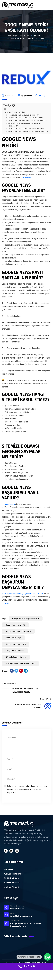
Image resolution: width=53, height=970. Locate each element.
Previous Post (10, 684)
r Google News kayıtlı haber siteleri (20, 663)
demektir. (6, 603)
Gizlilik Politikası (11, 878)
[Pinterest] (21, 671)
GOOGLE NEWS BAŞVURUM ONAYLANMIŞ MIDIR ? (28, 131)
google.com (10, 504)
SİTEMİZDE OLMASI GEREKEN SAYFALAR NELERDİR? (25, 124)
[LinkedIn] (26, 671)
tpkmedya (28, 95)
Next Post (44, 699)
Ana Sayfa (8, 869)
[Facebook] (12, 671)
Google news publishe (15, 651)
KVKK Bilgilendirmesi (13, 874)
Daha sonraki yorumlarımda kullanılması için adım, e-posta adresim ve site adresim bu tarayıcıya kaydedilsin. (27, 789)
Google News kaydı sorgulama (18, 631)
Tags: (4, 618)
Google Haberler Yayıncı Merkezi (25, 618)
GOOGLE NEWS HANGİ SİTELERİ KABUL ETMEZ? (28, 120)
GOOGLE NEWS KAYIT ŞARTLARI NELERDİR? (26, 118)
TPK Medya (26, 177)
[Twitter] (16, 671)
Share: (5, 671)
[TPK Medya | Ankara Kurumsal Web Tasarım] (17, 5)
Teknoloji (36, 35)
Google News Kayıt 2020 (16, 644)
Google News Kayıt (13, 638)
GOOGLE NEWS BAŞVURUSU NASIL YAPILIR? (26, 129)
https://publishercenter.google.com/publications (22, 593)
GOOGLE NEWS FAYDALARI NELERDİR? (24, 115)
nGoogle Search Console (16, 657)
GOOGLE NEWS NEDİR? (15, 112)
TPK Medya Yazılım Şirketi (18, 35)
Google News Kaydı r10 (15, 625)
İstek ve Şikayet (11, 887)
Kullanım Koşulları (12, 883)
